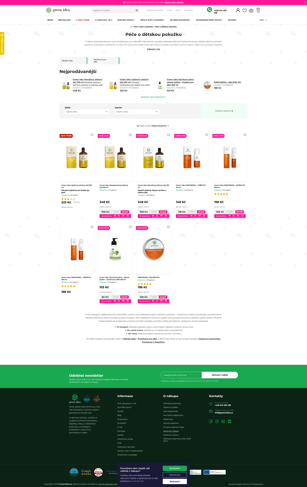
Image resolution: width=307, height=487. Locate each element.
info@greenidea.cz (224, 413)
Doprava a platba (154, 10)
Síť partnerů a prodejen (127, 455)
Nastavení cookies (171, 431)
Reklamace (168, 419)
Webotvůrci (258, 484)
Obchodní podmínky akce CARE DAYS (177, 440)
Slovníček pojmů (124, 407)
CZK (258, 12)
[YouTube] (229, 422)
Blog (178, 10)
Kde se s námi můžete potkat (130, 451)
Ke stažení (121, 423)
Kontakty (188, 10)
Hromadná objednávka (173, 415)
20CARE (125, 212)
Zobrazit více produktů (153, 97)
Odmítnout (174, 475)
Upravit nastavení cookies (109, 484)
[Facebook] (210, 422)
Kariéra (120, 435)
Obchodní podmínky (172, 403)
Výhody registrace (171, 423)
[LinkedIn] (223, 422)
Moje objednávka (170, 411)
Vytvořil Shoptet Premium (239, 484)
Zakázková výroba (125, 439)
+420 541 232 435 (220, 11)
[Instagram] (217, 422)
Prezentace (122, 419)
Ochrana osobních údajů (173, 427)
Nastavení (175, 481)
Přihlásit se (220, 375)
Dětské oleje (129, 339)
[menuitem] (50, 20)
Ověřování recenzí (171, 435)
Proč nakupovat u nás (126, 403)
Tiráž (119, 443)
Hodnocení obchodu (126, 447)
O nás (169, 10)
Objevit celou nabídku (174, 2)
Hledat (137, 10)
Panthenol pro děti (147, 339)
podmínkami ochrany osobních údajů (202, 381)
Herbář (120, 411)
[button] (87, 111)
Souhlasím (174, 468)
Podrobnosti (138, 481)
